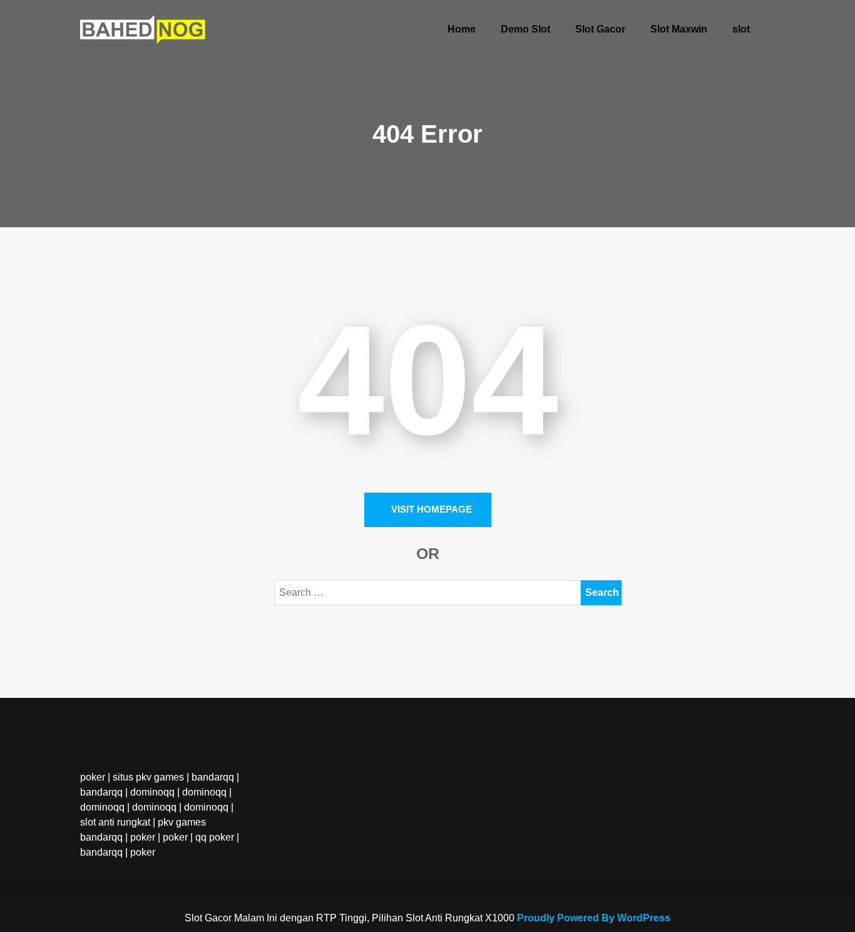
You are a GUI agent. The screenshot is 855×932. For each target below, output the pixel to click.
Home (462, 29)
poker (92, 777)
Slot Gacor (600, 29)
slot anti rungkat (115, 822)
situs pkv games (148, 777)
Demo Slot (525, 29)
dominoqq (152, 792)
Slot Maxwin (678, 29)
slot (741, 29)
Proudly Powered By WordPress (593, 918)
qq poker (214, 837)
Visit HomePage (431, 509)
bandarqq (213, 777)
